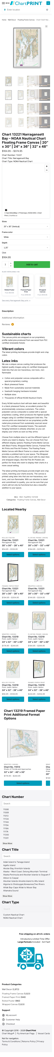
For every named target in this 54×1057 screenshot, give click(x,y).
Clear (4, 252)
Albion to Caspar (11, 878)
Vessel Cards (44, 1033)
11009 (6, 812)
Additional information (13, 317)
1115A (6, 825)
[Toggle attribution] (6, 210)
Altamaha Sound (10, 890)
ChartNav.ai (13, 215)
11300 (6, 834)
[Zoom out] (47, 170)
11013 (6, 816)
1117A (5, 831)
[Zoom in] (47, 166)
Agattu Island (9, 865)
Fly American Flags (25, 1033)
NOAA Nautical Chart (12, 918)
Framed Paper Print (10, 586)
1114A (6, 822)
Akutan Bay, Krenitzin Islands (16, 868)
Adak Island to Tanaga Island (16, 862)
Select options (13, 554)
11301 (6, 838)
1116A (6, 828)
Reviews (7, 324)
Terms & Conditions (11, 1041)
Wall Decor (12, 20)
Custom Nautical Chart (13, 914)
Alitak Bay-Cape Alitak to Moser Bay (19, 887)
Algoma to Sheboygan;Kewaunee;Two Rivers (24, 884)
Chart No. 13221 (12, 543)
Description (8, 311)
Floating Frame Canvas (26, 20)
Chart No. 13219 (12, 639)
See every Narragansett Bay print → (16, 300)
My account (11, 1015)
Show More (7, 843)
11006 (6, 809)
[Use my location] (47, 10)
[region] (26, 190)
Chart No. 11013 (17, 769)
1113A (6, 819)
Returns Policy (29, 1041)
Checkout (10, 1024)
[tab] (26, 311)
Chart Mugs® (8, 1033)
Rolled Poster (8, 538)
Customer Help (13, 1019)
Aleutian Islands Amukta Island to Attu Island (23, 881)
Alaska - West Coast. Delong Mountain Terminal (25, 871)
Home (4, 20)
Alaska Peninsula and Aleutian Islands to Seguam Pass (28, 874)
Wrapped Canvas (35, 586)
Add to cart (32, 264)
